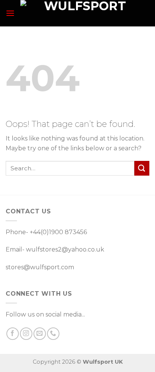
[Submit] (141, 168)
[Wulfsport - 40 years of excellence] (82, 13)
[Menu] (10, 13)
